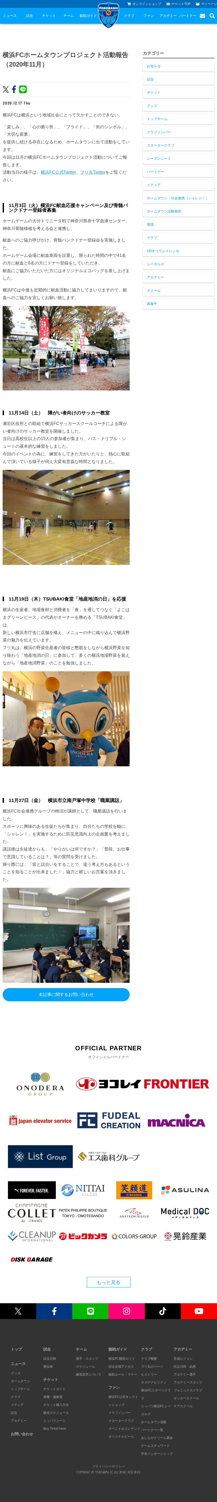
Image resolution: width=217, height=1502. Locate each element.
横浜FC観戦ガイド (121, 1359)
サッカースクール (186, 1398)
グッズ (152, 106)
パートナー (187, 16)
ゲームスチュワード (155, 1446)
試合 (29, 16)
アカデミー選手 (185, 1374)
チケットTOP (181, 4)
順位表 (48, 1366)
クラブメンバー (159, 132)
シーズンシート (159, 158)
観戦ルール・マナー (122, 1374)
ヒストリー (149, 1374)
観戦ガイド (88, 16)
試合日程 (49, 1359)
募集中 (152, 304)
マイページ (209, 4)
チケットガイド (54, 1389)
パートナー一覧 (152, 1430)
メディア (154, 185)
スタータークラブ (160, 145)
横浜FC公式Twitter (58, 172)
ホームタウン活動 (153, 1422)
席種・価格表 (52, 1397)
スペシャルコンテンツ (124, 1428)
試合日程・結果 (185, 1366)
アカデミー (168, 16)
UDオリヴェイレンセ (163, 251)
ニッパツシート (54, 1421)
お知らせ (154, 66)
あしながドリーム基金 (157, 1438)
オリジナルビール (121, 1436)
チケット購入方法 (56, 1405)
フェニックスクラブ (188, 1390)
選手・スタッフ (87, 1359)
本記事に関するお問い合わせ (66, 994)
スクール (154, 290)
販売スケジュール (56, 1413)
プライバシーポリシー (108, 1466)
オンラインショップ (147, 4)
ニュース (10, 16)
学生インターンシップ (157, 1454)
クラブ (129, 16)
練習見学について (88, 1374)
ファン (148, 16)
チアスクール (183, 1406)
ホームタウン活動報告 (164, 211)
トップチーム (157, 119)
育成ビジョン (183, 1359)
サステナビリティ (153, 1382)
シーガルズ (155, 264)
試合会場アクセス (121, 1366)
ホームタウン (20, 1381)
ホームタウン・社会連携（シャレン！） (178, 198)
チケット (49, 16)
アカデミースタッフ (188, 1382)
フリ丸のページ (152, 1366)
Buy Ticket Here (54, 1428)
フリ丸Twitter (92, 172)
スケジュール (85, 1366)
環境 (150, 224)
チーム (69, 16)
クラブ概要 (149, 1359)
